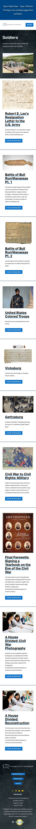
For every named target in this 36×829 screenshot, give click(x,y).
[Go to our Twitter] (19, 791)
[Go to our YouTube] (22, 791)
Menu (29, 25)
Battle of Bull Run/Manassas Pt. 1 (16, 178)
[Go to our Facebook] (13, 791)
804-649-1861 (18, 794)
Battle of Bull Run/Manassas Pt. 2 (16, 252)
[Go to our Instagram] (16, 791)
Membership (18, 774)
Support (18, 779)
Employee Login (18, 803)
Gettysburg (14, 417)
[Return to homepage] (12, 24)
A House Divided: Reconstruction (17, 719)
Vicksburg (13, 368)
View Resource (14, 141)
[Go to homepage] (18, 768)
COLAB (20, 805)
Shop (18, 783)
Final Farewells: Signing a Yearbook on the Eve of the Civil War (18, 565)
